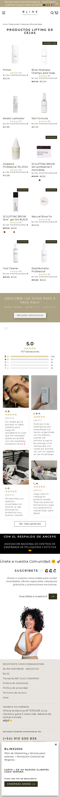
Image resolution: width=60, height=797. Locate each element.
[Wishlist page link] (6, 328)
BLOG (6, 673)
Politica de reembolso (15, 683)
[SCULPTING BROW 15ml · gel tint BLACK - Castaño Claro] (14, 232)
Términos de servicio (15, 692)
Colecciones (14, 24)
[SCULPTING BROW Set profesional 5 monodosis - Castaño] (36, 180)
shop (6, 697)
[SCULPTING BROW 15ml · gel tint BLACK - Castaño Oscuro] (4, 232)
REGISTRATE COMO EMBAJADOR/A (23, 664)
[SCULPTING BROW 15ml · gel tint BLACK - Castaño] (8, 232)
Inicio (5, 24)
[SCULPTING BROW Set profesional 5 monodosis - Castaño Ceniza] (33, 180)
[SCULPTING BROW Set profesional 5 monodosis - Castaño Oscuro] (40, 180)
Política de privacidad (15, 688)
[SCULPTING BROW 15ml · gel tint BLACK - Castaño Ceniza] (11, 232)
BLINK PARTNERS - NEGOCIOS (21, 669)
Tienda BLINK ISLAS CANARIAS (21, 678)
